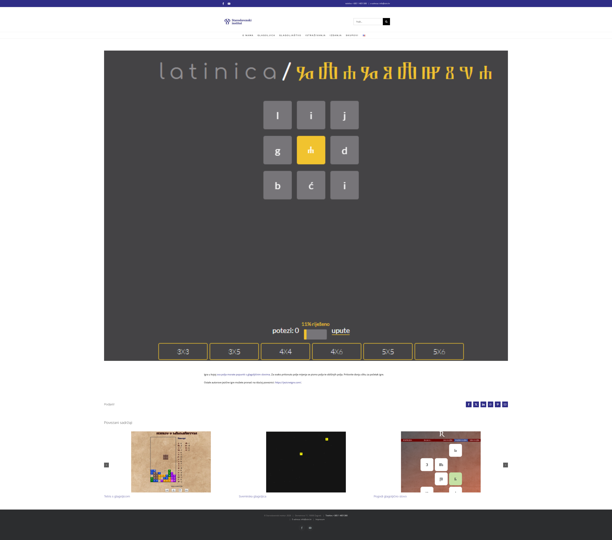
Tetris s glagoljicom (117, 496)
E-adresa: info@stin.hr (302, 519)
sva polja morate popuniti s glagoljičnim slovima (243, 374)
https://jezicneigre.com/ (288, 382)
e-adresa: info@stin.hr (380, 3)
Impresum (320, 519)
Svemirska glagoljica (252, 496)
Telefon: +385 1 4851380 (337, 515)
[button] (106, 465)
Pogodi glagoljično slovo (390, 496)
